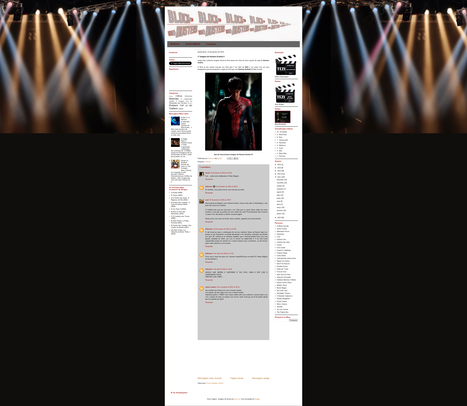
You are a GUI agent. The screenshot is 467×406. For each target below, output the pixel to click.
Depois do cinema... (284, 261)
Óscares (190, 103)
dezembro (280, 180)
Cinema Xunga (282, 253)
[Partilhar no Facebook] (235, 158)
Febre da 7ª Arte (282, 269)
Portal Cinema (282, 301)
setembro (280, 189)
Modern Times (282, 285)
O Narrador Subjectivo (284, 296)
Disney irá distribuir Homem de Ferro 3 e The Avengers (185, 164)
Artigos (171, 96)
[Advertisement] (233, 358)
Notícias (208, 162)
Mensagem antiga (260, 378)
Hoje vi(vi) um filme (283, 274)
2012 (279, 174)
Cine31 (279, 245)
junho (279, 198)
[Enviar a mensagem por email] (228, 158)
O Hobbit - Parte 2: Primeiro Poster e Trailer (186, 142)
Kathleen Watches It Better (286, 280)
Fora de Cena (281, 272)
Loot (207, 200)
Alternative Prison (283, 231)
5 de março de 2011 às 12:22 (223, 253)
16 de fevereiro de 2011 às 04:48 (224, 229)
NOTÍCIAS (175, 44)
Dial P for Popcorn (283, 264)
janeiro (279, 214)
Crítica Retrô (281, 256)
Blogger (257, 399)
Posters (173, 105)
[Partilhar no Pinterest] (237, 158)
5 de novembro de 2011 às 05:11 (228, 287)
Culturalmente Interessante (286, 258)
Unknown (208, 186)
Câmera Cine (281, 239)
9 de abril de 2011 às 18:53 (222, 269)
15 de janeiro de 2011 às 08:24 (227, 186)
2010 (279, 217)
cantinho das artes (283, 242)
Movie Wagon (281, 288)
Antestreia (280, 234)
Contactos (211, 44)
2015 (279, 165)
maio (279, 201)
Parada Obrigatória (283, 299)
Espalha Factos (282, 266)
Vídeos (180, 109)
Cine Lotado (281, 248)
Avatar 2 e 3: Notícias (185, 118)
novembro (280, 183)
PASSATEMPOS (192, 44)
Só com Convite (282, 309)
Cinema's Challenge (284, 250)
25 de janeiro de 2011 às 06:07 (220, 200)
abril (278, 204)
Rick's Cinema (282, 304)
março (279, 207)
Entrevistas (188, 96)
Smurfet (279, 307)
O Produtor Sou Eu (184, 101)
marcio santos (210, 287)
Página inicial (236, 378)
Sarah (207, 173)
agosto (279, 192)
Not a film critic (282, 290)
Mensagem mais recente (210, 378)
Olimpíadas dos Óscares (178, 103)
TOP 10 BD (186, 106)
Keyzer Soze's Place (284, 282)
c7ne (278, 237)
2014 (279, 168)
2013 (279, 171)
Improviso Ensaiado (284, 277)
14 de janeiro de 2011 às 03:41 (221, 173)
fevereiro (280, 210)
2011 (279, 177)
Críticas (179, 96)
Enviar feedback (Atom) (215, 383)
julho (279, 195)
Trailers (173, 108)
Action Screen (282, 229)
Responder (209, 179)
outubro (280, 186)
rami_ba (237, 399)
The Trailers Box (282, 312)
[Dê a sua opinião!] (230, 158)
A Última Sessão (283, 226)
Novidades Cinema (283, 293)
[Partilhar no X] (232, 158)
